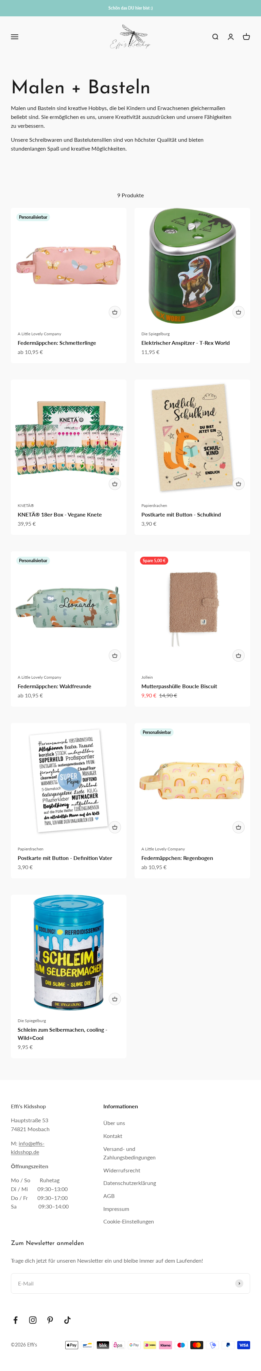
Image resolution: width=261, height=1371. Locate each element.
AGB (109, 1195)
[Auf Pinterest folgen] (50, 1320)
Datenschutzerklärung (129, 1183)
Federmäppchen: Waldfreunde (54, 686)
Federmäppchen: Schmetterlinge (57, 342)
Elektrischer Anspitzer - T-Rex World (185, 342)
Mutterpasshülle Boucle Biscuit (179, 686)
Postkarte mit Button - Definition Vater (65, 857)
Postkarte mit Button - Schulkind (181, 514)
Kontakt (112, 1136)
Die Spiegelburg (155, 333)
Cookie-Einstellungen (128, 1221)
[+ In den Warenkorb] (115, 312)
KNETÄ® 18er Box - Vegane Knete (60, 514)
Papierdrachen (154, 505)
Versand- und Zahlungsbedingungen (129, 1153)
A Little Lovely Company (39, 333)
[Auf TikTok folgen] (67, 1320)
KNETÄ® (26, 505)
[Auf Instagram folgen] (32, 1320)
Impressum (116, 1208)
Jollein (147, 677)
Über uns (114, 1123)
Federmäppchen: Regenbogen (177, 857)
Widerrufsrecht (121, 1170)
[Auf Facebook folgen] (15, 1320)
